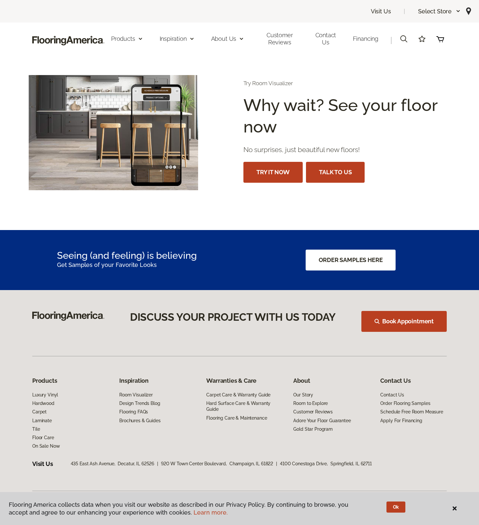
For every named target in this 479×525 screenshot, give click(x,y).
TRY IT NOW (273, 172)
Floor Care (43, 437)
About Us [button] (224, 38)
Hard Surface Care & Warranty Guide (238, 406)
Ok (396, 507)
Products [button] (123, 38)
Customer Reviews (280, 39)
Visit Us (381, 11)
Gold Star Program (313, 429)
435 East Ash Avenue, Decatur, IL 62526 (112, 463)
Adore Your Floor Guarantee (322, 420)
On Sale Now (46, 446)
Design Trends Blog (139, 403)
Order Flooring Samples (405, 403)
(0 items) (440, 39)
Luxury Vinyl (45, 394)
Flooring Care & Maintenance (236, 418)
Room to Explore (310, 403)
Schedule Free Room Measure (411, 411)
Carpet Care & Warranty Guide (238, 394)
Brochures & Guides (139, 420)
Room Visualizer (136, 394)
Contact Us (325, 39)
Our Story (303, 394)
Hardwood (43, 403)
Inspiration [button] (173, 38)
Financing (365, 38)
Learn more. (211, 512)
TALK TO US (335, 172)
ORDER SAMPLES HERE (351, 259)
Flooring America (50, 71)
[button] (439, 11)
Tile (36, 429)
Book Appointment (408, 321)
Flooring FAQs (133, 411)
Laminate (42, 420)
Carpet (39, 411)
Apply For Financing (401, 420)
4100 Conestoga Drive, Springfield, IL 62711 (326, 463)
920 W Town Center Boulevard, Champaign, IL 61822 (217, 463)
